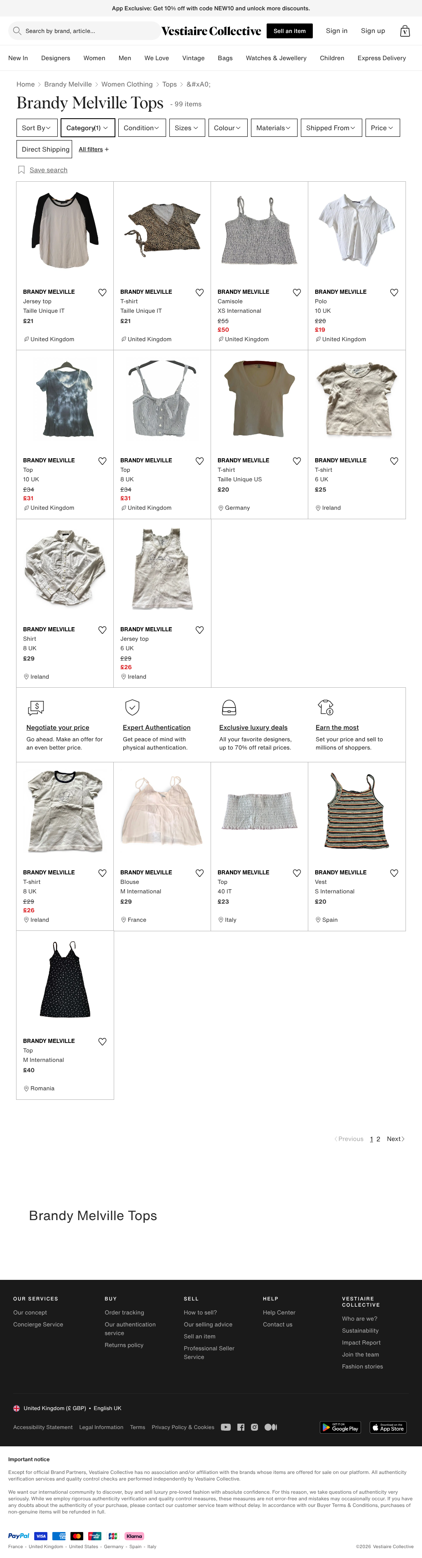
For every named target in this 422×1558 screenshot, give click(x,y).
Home (25, 84)
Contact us (278, 1324)
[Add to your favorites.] (102, 293)
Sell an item (290, 30)
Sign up (373, 30)
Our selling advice (208, 1324)
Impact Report (361, 1342)
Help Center (279, 1312)
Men (125, 58)
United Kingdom (46, 1547)
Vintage (193, 58)
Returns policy (124, 1345)
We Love (156, 58)
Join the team (360, 1354)
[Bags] (239, 58)
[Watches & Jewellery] (313, 58)
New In (18, 58)
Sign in (337, 30)
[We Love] (175, 58)
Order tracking (124, 1312)
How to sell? (200, 1312)
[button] (405, 31)
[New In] (34, 58)
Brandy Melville (68, 84)
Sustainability (360, 1330)
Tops (169, 84)
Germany (114, 1547)
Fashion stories (362, 1366)
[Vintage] (211, 58)
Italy (152, 1547)
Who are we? (359, 1318)
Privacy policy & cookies (183, 1427)
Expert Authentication (157, 727)
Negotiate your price (57, 727)
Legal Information (101, 1427)
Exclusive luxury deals (253, 727)
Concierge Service (38, 1324)
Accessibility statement (43, 1427)
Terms (137, 1427)
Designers (55, 58)
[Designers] (76, 58)
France (15, 1547)
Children (332, 58)
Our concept (30, 1312)
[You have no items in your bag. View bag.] (405, 31)
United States (83, 1547)
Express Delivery (382, 58)
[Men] (137, 58)
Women (94, 58)
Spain (135, 1547)
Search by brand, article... (60, 30)
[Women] (112, 58)
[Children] (351, 58)
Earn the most (337, 727)
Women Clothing (127, 84)
